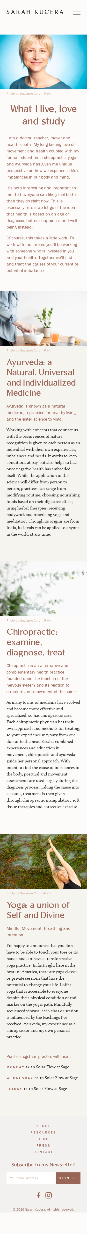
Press (43, 1145)
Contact (43, 1152)
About (43, 1126)
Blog (43, 1139)
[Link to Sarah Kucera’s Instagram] (48, 1195)
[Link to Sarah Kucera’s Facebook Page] (38, 1195)
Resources (43, 1132)
